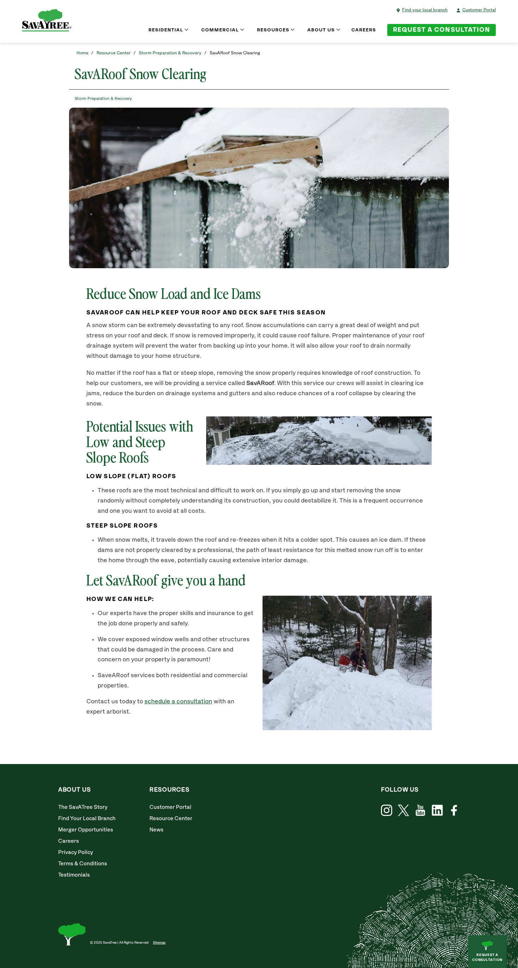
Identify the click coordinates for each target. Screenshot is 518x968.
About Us (321, 30)
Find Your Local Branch (87, 818)
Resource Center (114, 53)
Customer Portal (479, 10)
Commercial (220, 30)
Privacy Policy (75, 852)
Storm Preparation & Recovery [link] (103, 99)
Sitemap (159, 942)
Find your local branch (425, 10)
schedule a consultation (178, 702)
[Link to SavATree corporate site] (47, 21)
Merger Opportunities (85, 829)
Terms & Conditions (82, 863)
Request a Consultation (441, 30)
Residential (166, 30)
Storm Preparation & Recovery (170, 53)
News (156, 829)
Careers (363, 30)
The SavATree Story (82, 807)
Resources (273, 30)
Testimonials (74, 875)
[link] (403, 810)
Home (82, 53)
